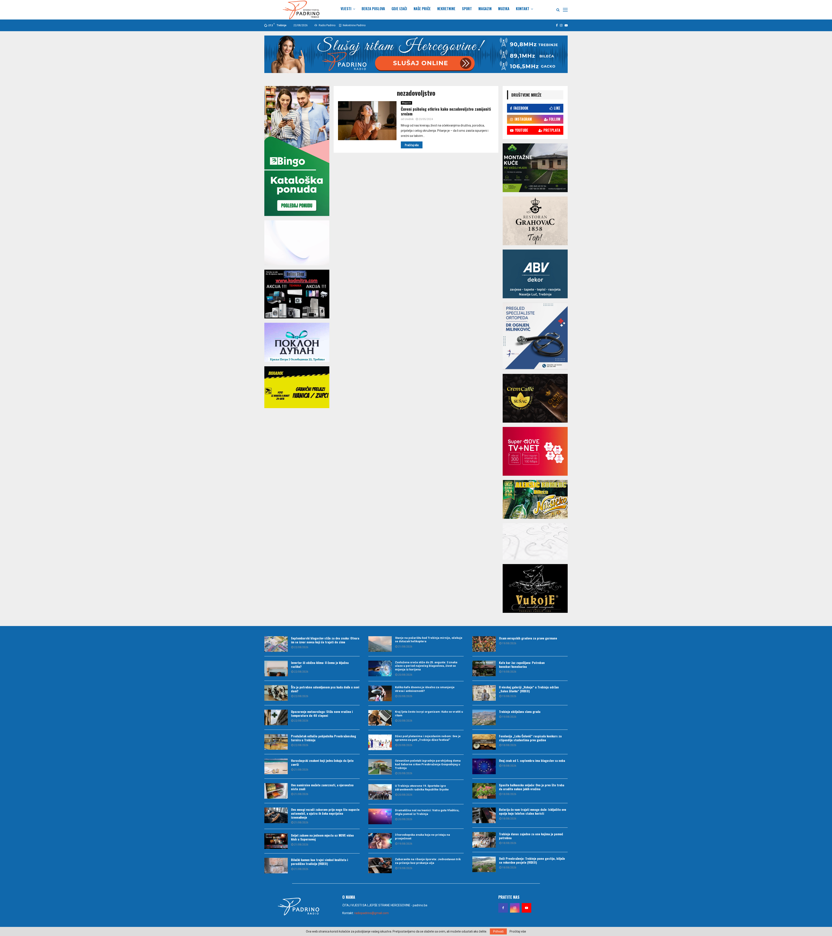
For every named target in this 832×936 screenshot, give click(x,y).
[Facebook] (503, 908)
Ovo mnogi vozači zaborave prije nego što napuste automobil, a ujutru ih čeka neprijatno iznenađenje (325, 813)
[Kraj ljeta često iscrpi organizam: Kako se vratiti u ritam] (380, 718)
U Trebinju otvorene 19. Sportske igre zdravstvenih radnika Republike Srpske (422, 787)
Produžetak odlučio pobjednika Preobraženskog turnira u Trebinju (323, 738)
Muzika (503, 8)
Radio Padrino (326, 25)
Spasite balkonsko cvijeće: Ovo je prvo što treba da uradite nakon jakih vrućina (531, 787)
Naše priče (422, 8)
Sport (467, 8)
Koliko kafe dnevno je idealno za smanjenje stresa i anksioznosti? (425, 689)
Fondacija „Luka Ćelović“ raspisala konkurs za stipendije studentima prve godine (530, 738)
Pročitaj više (518, 931)
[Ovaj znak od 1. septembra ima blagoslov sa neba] (484, 766)
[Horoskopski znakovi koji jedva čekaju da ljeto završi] (276, 766)
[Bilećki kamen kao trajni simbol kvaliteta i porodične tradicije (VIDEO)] (276, 865)
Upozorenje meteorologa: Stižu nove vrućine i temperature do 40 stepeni (322, 713)
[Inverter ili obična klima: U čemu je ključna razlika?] (276, 668)
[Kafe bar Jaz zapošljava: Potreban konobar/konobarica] (484, 668)
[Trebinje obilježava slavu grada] (484, 717)
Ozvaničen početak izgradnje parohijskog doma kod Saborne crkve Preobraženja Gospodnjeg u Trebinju (428, 764)
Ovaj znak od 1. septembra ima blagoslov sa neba (532, 760)
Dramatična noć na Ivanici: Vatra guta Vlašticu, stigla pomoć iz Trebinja (427, 812)
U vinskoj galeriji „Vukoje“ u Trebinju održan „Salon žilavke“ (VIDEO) (529, 689)
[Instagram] (515, 908)
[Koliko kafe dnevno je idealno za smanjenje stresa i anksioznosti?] (380, 693)
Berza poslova (373, 8)
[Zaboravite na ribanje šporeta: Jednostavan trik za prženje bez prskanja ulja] (380, 865)
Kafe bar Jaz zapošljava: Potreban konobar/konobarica (522, 664)
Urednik (409, 119)
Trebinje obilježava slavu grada (519, 711)
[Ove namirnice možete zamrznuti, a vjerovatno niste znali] (276, 791)
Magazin (485, 8)
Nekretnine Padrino (354, 25)
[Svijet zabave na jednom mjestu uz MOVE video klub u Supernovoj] (276, 841)
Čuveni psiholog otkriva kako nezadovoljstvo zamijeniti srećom (446, 111)
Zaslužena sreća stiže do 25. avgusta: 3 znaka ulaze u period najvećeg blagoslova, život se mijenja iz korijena (426, 666)
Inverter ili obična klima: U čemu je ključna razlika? (320, 664)
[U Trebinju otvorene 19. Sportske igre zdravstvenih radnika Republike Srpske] (380, 792)
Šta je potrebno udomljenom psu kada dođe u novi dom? (325, 689)
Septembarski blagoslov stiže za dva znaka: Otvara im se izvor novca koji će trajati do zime (325, 640)
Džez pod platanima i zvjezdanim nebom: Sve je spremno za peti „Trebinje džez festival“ (428, 738)
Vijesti (346, 8)
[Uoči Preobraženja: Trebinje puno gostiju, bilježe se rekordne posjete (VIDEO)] (484, 864)
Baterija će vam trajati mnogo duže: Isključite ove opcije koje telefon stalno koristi (532, 811)
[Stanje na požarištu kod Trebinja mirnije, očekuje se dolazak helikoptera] (380, 644)
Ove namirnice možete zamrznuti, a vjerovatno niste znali (322, 787)
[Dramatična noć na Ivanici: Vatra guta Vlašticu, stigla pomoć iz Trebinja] (380, 816)
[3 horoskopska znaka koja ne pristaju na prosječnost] (380, 841)
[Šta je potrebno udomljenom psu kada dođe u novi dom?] (276, 693)
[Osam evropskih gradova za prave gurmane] (484, 644)
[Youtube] (526, 908)
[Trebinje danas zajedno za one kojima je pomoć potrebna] (484, 840)
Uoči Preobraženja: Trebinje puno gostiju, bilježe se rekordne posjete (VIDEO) (532, 860)
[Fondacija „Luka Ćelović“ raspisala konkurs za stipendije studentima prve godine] (484, 742)
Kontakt (522, 8)
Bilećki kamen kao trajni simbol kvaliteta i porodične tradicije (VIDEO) (319, 861)
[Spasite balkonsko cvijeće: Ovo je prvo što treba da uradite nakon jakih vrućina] (484, 791)
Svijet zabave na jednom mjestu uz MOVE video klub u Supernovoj (322, 837)
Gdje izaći (399, 8)
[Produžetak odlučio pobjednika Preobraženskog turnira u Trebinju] (276, 742)
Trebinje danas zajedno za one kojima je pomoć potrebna (531, 836)
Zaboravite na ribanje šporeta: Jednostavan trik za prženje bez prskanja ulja (428, 861)
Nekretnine (446, 8)
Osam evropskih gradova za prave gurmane (528, 638)
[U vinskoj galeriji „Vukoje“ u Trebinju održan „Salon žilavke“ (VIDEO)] (484, 693)
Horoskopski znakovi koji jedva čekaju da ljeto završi (322, 762)
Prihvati (498, 931)
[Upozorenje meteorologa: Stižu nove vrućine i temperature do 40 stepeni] (276, 717)
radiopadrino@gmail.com (371, 913)
